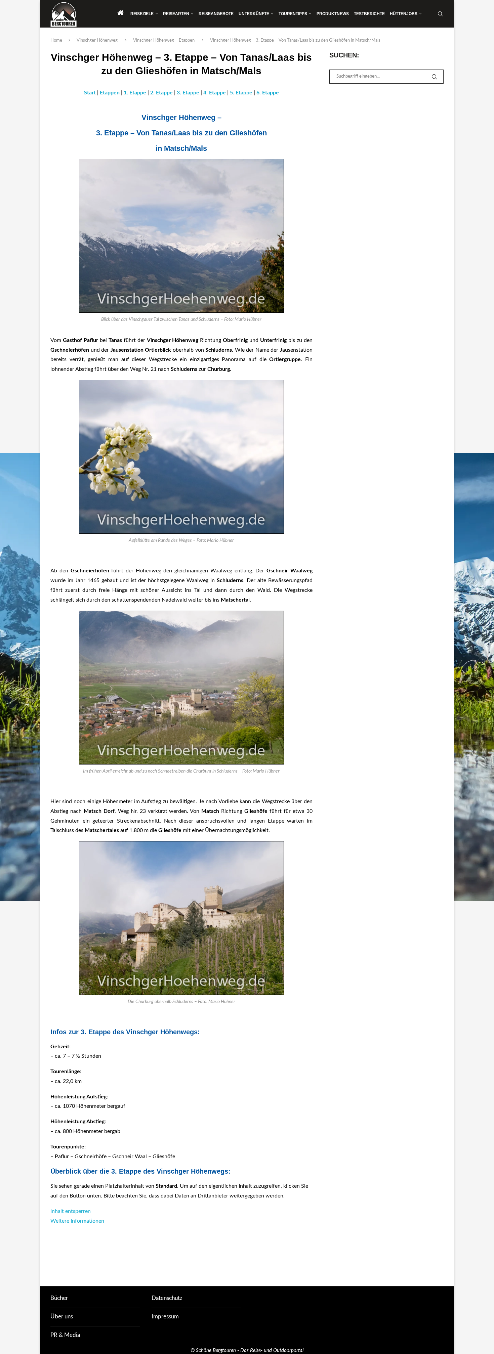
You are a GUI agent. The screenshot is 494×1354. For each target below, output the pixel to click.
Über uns (61, 1316)
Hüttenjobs (403, 13)
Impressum (165, 1316)
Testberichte (369, 13)
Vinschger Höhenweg (97, 40)
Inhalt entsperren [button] (70, 1211)
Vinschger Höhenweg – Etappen (164, 40)
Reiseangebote (216, 13)
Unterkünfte (254, 13)
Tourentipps (293, 13)
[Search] (440, 13)
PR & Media (65, 1335)
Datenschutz (167, 1298)
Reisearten (176, 13)
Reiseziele (142, 13)
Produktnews (333, 13)
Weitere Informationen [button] (77, 1221)
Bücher (59, 1298)
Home (56, 40)
